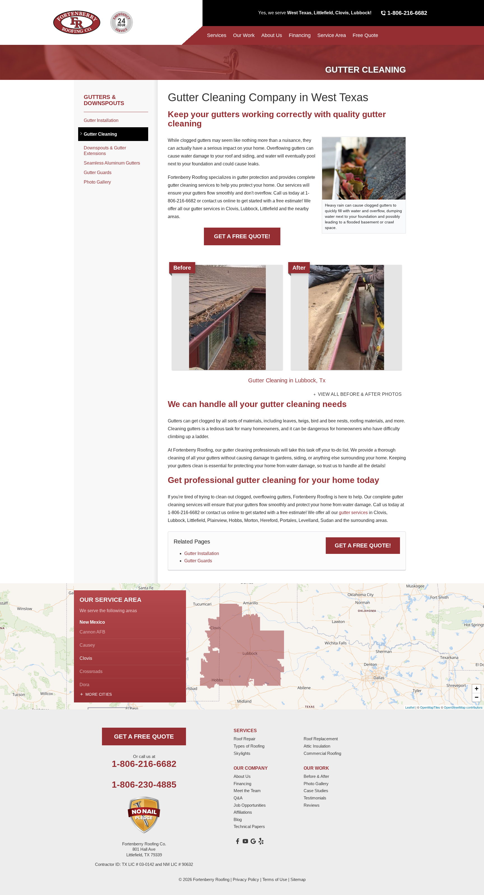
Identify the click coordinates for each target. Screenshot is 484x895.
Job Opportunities (250, 805)
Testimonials (315, 797)
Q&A (238, 797)
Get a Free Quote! (242, 236)
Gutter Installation (201, 553)
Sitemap (298, 879)
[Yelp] (261, 841)
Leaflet (410, 707)
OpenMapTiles (430, 707)
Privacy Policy (246, 879)
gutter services (353, 512)
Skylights (242, 753)
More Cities (98, 694)
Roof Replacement (321, 738)
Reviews (312, 805)
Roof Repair (244, 738)
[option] (287, 325)
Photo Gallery (97, 182)
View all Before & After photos (359, 394)
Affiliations (243, 812)
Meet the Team (247, 790)
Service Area (331, 35)
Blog (238, 819)
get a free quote (144, 736)
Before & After (316, 776)
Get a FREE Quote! (363, 545)
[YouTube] (245, 841)
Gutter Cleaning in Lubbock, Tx (286, 380)
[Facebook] (237, 841)
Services (216, 35)
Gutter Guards (198, 560)
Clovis (86, 658)
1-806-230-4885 (144, 784)
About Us (271, 35)
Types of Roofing (249, 746)
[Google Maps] (253, 841)
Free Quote (365, 35)
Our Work (244, 35)
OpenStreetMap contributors (463, 707)
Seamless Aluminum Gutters (112, 163)
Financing (300, 35)
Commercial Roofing (322, 753)
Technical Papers (249, 826)
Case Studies (316, 790)
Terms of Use (274, 879)
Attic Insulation (317, 746)
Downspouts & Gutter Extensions (105, 150)
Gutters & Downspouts (104, 100)
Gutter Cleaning (100, 134)
